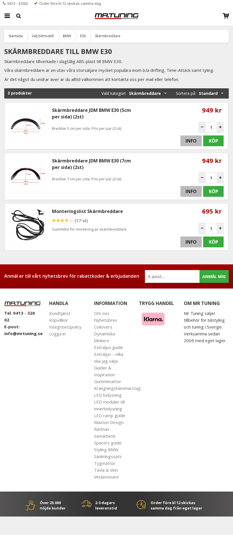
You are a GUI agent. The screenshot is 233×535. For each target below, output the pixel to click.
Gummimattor (107, 381)
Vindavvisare (106, 477)
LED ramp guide (109, 415)
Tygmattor (104, 463)
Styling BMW (106, 449)
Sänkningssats (108, 456)
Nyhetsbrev (105, 320)
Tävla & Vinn (106, 470)
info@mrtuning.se (23, 333)
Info (191, 141)
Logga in (57, 334)
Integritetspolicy (65, 327)
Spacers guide (108, 443)
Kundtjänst (59, 313)
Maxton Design (109, 422)
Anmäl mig (214, 276)
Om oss (101, 313)
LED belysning (108, 395)
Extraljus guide (108, 347)
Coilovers (103, 327)
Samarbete (105, 436)
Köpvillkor (58, 320)
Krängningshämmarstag (117, 388)
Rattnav (101, 429)
